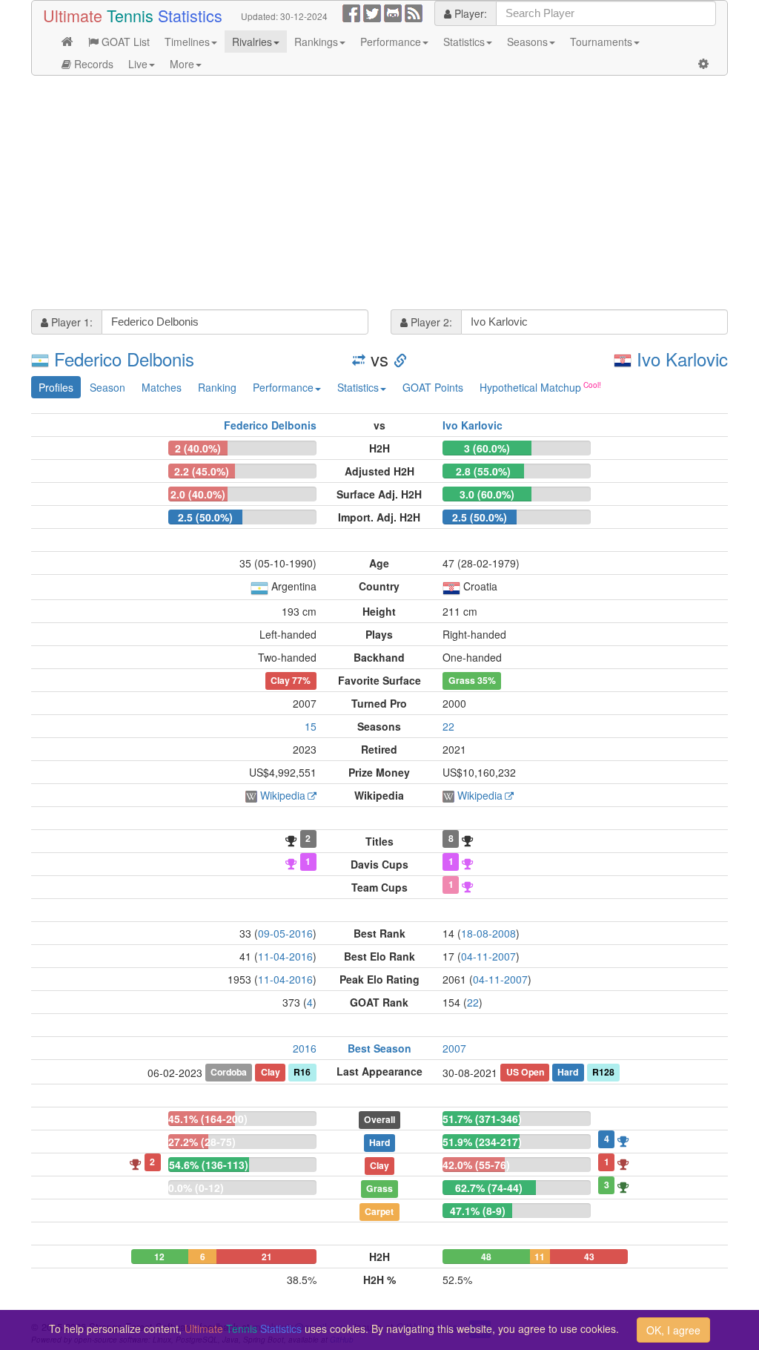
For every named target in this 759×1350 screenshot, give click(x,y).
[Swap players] (358, 359)
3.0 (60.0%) (487, 494)
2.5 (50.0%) (205, 517)
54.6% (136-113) (208, 1164)
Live (138, 63)
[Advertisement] (379, 194)
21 (267, 1256)
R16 (302, 1072)
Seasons (527, 41)
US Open (525, 1072)
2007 (454, 1048)
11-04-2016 (285, 956)
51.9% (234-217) (482, 1141)
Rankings (316, 41)
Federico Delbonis (124, 359)
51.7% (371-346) (482, 1118)
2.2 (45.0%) (201, 471)
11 (539, 1256)
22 (448, 726)
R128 (603, 1072)
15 (310, 726)
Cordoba (229, 1072)
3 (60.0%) (487, 448)
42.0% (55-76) (476, 1164)
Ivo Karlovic (682, 359)
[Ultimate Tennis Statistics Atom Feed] (413, 11)
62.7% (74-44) (489, 1187)
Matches (162, 387)
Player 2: (430, 322)
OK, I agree (673, 1330)
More (182, 63)
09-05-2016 (285, 933)
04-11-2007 (488, 956)
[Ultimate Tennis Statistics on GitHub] (393, 11)
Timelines (187, 41)
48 (486, 1256)
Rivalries (252, 41)
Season (107, 387)
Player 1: (70, 322)
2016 (304, 1048)
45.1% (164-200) (208, 1118)
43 (589, 1256)
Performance (390, 41)
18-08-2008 (488, 933)
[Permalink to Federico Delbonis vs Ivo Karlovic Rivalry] (400, 359)
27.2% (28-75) (202, 1141)
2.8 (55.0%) (483, 471)
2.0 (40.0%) (197, 494)
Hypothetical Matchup (530, 387)
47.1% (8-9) (478, 1210)
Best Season (379, 1048)
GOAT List (124, 41)
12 (159, 1256)
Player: (469, 13)
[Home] (67, 41)
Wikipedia (282, 795)
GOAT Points (432, 387)
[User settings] (703, 64)
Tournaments (601, 41)
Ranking (217, 387)
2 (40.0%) (198, 448)
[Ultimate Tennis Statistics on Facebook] (351, 11)
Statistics (464, 41)
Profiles (56, 387)
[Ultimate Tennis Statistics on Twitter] (372, 11)
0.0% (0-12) (196, 1187)
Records (92, 63)
